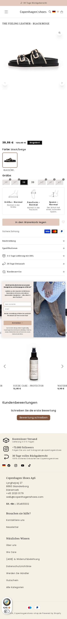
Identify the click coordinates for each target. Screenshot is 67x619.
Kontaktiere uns (15, 520)
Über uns (11, 545)
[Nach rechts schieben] (62, 83)
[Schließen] (6, 11)
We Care (11, 552)
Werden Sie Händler (17, 573)
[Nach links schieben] (5, 83)
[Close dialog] (63, 283)
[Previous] (5, 366)
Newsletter (12, 527)
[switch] (7, 611)
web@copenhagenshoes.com (24, 496)
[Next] (62, 366)
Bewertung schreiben (33, 417)
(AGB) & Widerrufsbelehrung (23, 559)
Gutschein (12, 580)
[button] (6, 11)
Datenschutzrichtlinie (18, 566)
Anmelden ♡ (17, 323)
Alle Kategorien (15, 587)
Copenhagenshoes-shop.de (28, 613)
